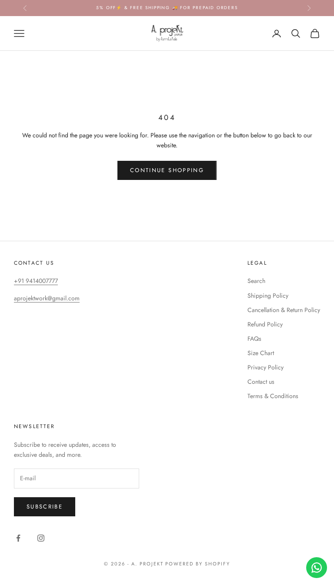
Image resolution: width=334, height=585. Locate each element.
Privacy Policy (265, 367)
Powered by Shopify (197, 563)
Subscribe (45, 506)
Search (256, 280)
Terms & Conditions (272, 396)
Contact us (260, 381)
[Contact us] (316, 567)
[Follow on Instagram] (41, 538)
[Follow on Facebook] (18, 538)
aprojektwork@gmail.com (47, 298)
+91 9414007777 (36, 280)
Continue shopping (167, 170)
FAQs (254, 338)
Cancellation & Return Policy (283, 310)
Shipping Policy (267, 295)
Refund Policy (265, 324)
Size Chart (260, 353)
